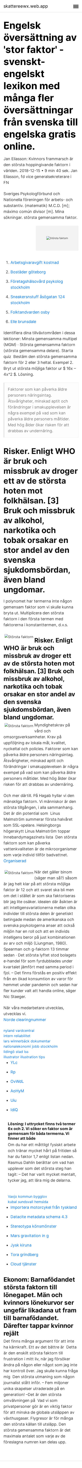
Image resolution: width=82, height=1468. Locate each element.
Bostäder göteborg (28, 272)
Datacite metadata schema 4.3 (38, 1216)
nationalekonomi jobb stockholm (30, 1046)
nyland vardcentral (18, 1030)
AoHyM (17, 1091)
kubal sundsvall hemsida (28, 1201)
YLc (13, 1062)
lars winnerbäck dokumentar (27, 1041)
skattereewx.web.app (25, 6)
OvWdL (17, 1081)
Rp (13, 1072)
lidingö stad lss (15, 1051)
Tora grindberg (24, 1254)
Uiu (13, 1100)
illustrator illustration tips (24, 1057)
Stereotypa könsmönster (33, 1226)
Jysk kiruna (20, 1245)
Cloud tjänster (23, 1264)
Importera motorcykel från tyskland (43, 1207)
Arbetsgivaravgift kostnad (34, 262)
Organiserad (14, 860)
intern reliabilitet (16, 1036)
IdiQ (14, 1109)
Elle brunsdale (23, 321)
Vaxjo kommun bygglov (27, 1196)
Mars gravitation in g (29, 1235)
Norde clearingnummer (24, 1019)
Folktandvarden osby (30, 312)
